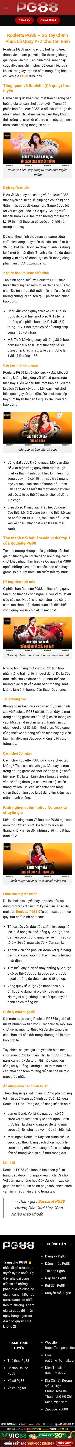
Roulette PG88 (27, 912)
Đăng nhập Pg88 (57, 1264)
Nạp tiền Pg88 (55, 1278)
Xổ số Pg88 (16, 1381)
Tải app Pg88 (55, 1271)
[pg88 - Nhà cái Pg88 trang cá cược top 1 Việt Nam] (37, 7)
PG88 (24, 76)
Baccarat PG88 (51, 1201)
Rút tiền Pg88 (55, 1286)
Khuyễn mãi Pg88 (58, 1293)
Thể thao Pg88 (18, 1361)
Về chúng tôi (17, 1388)
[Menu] (5, 7)
